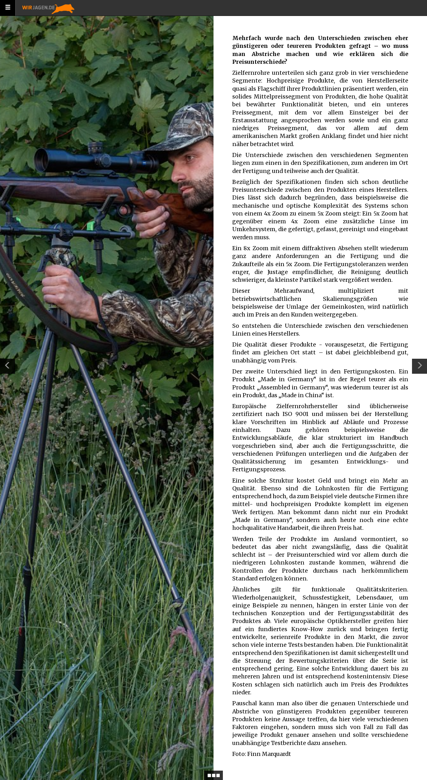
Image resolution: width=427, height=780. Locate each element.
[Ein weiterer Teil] (419, 366)
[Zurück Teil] (7, 366)
